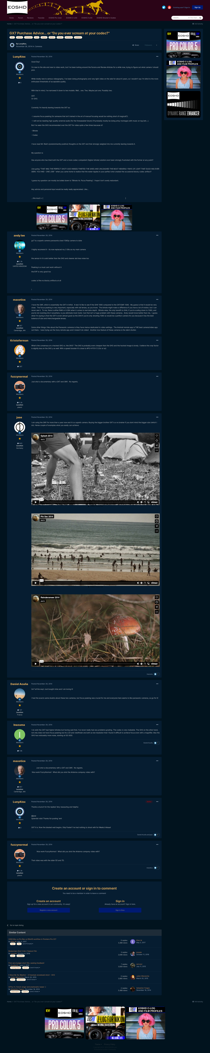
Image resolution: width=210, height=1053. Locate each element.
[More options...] (157, 56)
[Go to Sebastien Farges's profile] (132, 989)
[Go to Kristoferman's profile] (19, 350)
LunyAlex (22, 44)
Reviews (30, 18)
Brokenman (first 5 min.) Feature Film (23, 951)
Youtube (41, 18)
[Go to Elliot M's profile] (132, 941)
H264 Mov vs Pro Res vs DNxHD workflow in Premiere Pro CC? (32, 939)
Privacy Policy (109, 1044)
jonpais (139, 952)
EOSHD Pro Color (55, 18)
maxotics (19, 299)
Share (136, 45)
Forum (20, 18)
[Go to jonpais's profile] (132, 953)
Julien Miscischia (17, 977)
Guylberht (14, 965)
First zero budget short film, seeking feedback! (26, 963)
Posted (41, 56)
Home (11, 18)
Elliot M (13, 942)
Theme (98, 1044)
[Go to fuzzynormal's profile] (19, 386)
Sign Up (197, 7)
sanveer (139, 964)
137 (20, 710)
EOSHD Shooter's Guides (106, 18)
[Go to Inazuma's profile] (19, 734)
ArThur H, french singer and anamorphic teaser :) (27, 987)
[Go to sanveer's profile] (132, 965)
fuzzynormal (19, 376)
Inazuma (150, 674)
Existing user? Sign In (181, 7)
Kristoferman (19, 340)
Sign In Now (120, 910)
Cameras (38, 46)
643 (20, 443)
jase (19, 417)
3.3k (20, 402)
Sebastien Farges (17, 989)
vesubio (14, 953)
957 (20, 326)
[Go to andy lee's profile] (19, 245)
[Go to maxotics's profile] (19, 309)
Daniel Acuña (19, 684)
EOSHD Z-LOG (87, 18)
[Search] (200, 18)
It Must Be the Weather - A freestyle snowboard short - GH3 (32, 975)
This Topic (193, 18)
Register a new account (48, 910)
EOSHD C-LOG (71, 18)
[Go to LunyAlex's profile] (12, 45)
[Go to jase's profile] (19, 427)
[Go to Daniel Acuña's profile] (19, 693)
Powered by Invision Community (105, 1049)
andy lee (19, 235)
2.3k (20, 261)
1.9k (20, 751)
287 (20, 366)
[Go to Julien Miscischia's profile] (132, 977)
